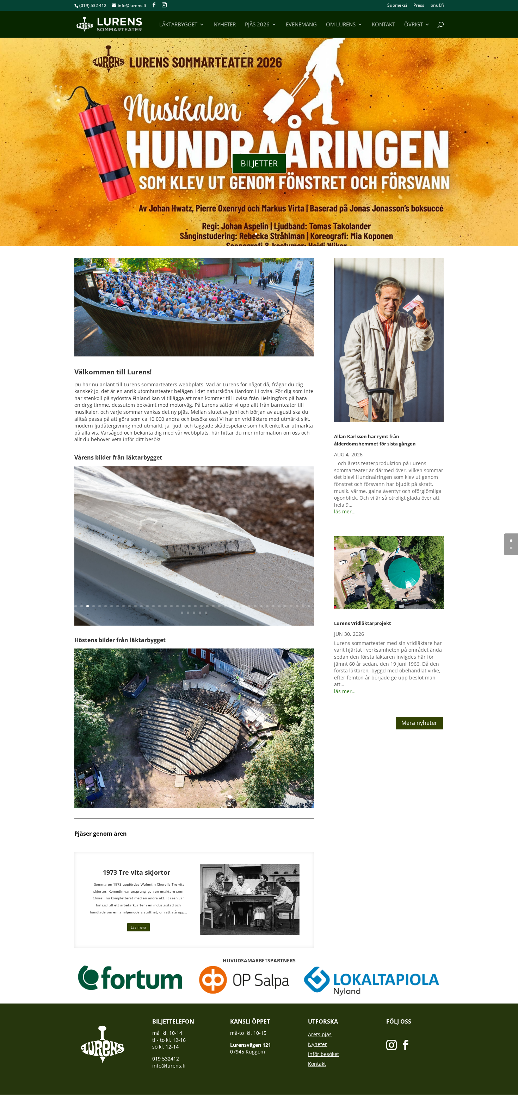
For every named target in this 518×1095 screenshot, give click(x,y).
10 (129, 606)
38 (297, 606)
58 (215, 795)
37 (291, 606)
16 (165, 606)
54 (191, 795)
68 (275, 795)
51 (173, 795)
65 (257, 795)
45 (206, 613)
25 (219, 606)
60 (227, 795)
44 (200, 613)
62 (239, 795)
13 (147, 606)
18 (177, 606)
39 (303, 606)
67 (269, 795)
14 (153, 606)
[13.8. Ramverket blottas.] (194, 806)
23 (207, 606)
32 (261, 606)
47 (149, 795)
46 (143, 795)
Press (418, 5)
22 (201, 606)
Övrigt (413, 25)
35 (279, 606)
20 (189, 606)
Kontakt (383, 25)
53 (185, 795)
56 (203, 795)
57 (209, 795)
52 (179, 795)
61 (233, 795)
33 (267, 606)
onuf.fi (437, 5)
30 (249, 606)
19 (183, 606)
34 (273, 606)
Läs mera (138, 927)
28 (237, 606)
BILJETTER (259, 163)
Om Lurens (341, 25)
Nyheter (225, 25)
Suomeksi (397, 5)
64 (251, 795)
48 (155, 795)
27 (231, 606)
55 (197, 795)
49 (161, 795)
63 (245, 795)
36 (285, 606)
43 (194, 613)
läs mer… (345, 511)
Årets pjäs (320, 1034)
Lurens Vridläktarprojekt (362, 623)
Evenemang (301, 25)
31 (255, 606)
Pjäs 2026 (257, 25)
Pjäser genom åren (100, 833)
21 (195, 606)
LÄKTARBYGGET (178, 25)
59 (221, 795)
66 (263, 795)
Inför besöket (323, 1054)
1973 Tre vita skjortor (138, 872)
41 (182, 613)
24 (213, 606)
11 (135, 606)
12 (141, 606)
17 (171, 606)
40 (309, 606)
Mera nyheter (419, 723)
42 (188, 613)
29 (243, 606)
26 (225, 606)
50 (167, 795)
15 (159, 606)
